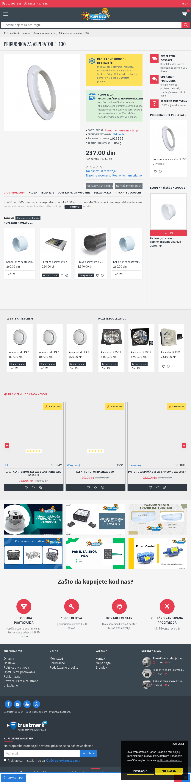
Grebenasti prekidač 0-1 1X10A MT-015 (95, 471)
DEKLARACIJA (102, 192)
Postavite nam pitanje (127, 175)
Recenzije (47, 192)
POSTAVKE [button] (140, 771)
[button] (7, 445)
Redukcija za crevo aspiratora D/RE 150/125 (164, 240)
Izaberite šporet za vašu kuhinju (169, 670)
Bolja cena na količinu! (100, 186)
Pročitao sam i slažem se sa (43, 760)
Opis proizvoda (14, 192)
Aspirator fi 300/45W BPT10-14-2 (172, 352)
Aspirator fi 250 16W (112, 352)
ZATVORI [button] (178, 744)
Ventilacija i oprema (20, 33)
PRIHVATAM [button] (169, 771)
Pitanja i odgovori (128, 192)
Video (33, 192)
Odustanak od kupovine (74, 192)
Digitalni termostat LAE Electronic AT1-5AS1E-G (157, 473)
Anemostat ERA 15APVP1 (80, 352)
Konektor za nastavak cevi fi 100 (20, 262)
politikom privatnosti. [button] (169, 760)
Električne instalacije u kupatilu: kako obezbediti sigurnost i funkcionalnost (169, 658)
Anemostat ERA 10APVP (20, 352)
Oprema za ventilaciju (44, 33)
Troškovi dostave (130, 186)
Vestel (9, 465)
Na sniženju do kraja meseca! (28, 394)
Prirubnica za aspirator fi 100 (169, 159)
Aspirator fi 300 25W (142, 352)
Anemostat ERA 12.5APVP (50, 352)
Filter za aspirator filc (54, 262)
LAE (131, 465)
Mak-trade (118, 134)
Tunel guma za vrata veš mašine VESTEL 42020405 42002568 (33, 473)
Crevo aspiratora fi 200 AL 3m (92, 262)
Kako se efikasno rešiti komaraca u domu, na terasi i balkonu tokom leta (169, 681)
